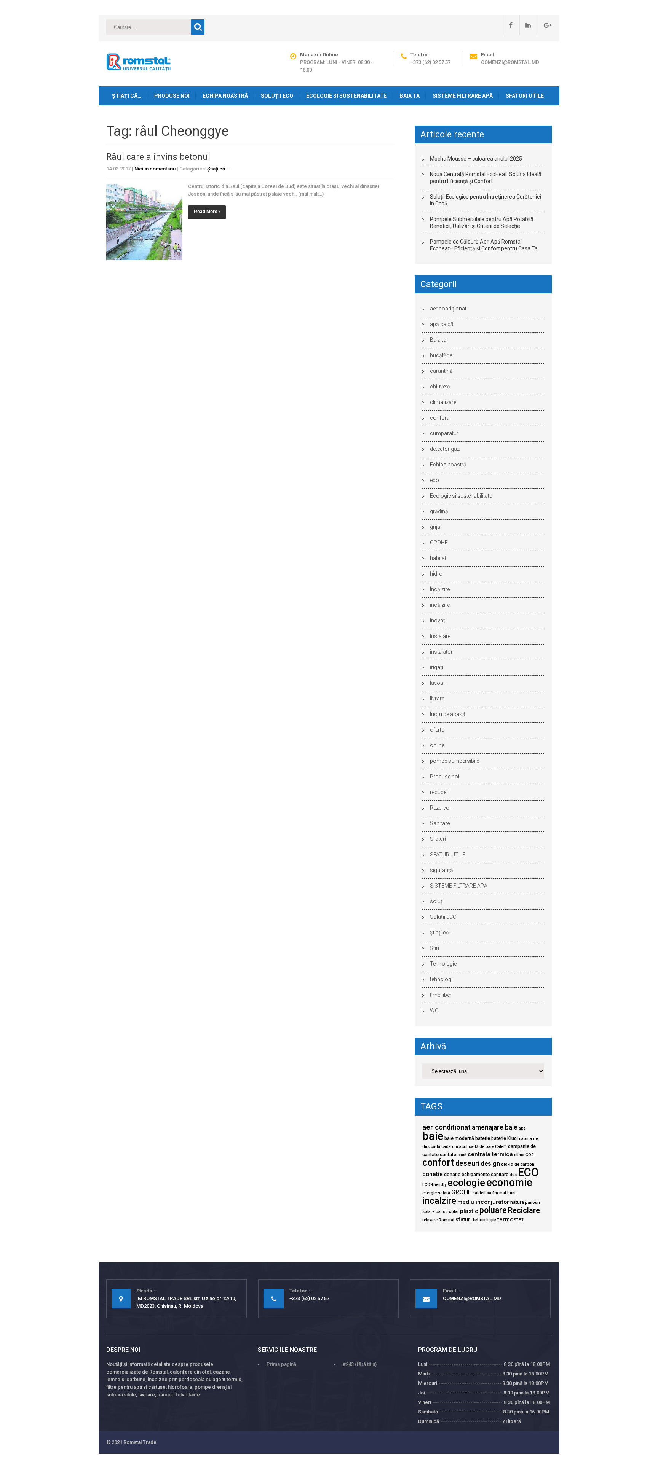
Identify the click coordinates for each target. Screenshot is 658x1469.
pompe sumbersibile (454, 761)
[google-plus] (545, 25)
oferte (437, 730)
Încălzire (440, 589)
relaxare (430, 1220)
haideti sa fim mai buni (494, 1192)
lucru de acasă (447, 714)
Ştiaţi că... (218, 169)
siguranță (441, 870)
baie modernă (459, 1138)
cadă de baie (481, 1146)
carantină (441, 371)
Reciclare (524, 1210)
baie (432, 1136)
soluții (437, 901)
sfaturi (463, 1219)
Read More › (207, 211)
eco (434, 480)
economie (509, 1182)
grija (435, 527)
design (490, 1163)
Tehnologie (443, 964)
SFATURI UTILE (525, 96)
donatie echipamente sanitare (476, 1174)
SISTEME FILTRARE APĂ (463, 96)
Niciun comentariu (155, 169)
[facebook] (508, 25)
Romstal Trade (140, 1442)
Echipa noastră (225, 96)
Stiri (434, 948)
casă (461, 1154)
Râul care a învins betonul (158, 157)
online (437, 745)
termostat (510, 1219)
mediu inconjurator (483, 1201)
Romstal (446, 1220)
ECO (528, 1172)
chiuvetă (440, 387)
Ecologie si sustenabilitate (346, 96)
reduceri (439, 792)
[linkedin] (525, 25)
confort (439, 418)
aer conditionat (446, 1127)
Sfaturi (438, 839)
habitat (438, 558)
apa (522, 1128)
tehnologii (442, 979)
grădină (439, 511)
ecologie (466, 1182)
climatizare (443, 402)
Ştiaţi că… (126, 96)
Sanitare (440, 823)
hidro (436, 574)
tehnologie (484, 1219)
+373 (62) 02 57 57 (430, 62)
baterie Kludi (504, 1138)
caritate (448, 1154)
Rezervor (440, 808)
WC (434, 1010)
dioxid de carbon (517, 1164)
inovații (438, 621)
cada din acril (454, 1146)
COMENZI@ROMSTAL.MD (510, 62)
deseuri (467, 1163)
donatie (432, 1174)
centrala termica (490, 1154)
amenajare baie (494, 1127)
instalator (441, 652)
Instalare (440, 636)
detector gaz (445, 449)
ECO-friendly (434, 1184)
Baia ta (410, 96)
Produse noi (172, 96)
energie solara (436, 1192)
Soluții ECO (277, 96)
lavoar (437, 683)
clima (519, 1154)
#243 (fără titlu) (360, 1364)
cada (435, 1146)
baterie (482, 1138)
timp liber (441, 995)
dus (513, 1174)
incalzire (439, 1200)
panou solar (447, 1211)
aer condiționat (448, 309)
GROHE (439, 543)
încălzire (440, 605)
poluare (493, 1210)
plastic (469, 1211)
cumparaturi (445, 433)
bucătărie (441, 355)
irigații (437, 667)
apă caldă (442, 324)
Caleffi (501, 1146)
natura (517, 1202)
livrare (437, 699)
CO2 (529, 1154)
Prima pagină (281, 1364)
